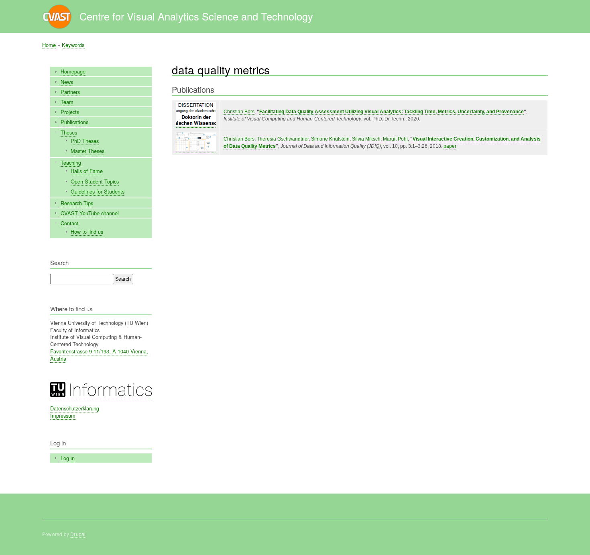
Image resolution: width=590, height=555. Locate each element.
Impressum (62, 415)
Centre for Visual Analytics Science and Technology (196, 16)
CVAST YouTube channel (90, 213)
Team (67, 102)
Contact (69, 223)
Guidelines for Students (97, 191)
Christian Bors (239, 111)
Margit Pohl (395, 139)
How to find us (87, 231)
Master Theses (87, 151)
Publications (74, 122)
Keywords (73, 45)
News (67, 82)
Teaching (71, 162)
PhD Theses (85, 141)
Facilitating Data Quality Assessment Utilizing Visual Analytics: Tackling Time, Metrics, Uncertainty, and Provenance (391, 111)
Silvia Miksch (366, 139)
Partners (70, 92)
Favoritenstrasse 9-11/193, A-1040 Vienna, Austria (99, 354)
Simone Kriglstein (330, 139)
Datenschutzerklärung (74, 408)
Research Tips (77, 203)
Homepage (73, 71)
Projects (70, 112)
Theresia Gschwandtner (283, 139)
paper (450, 146)
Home (49, 45)
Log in (68, 458)
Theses (69, 132)
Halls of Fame (87, 171)
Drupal (77, 534)
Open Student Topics (95, 181)
